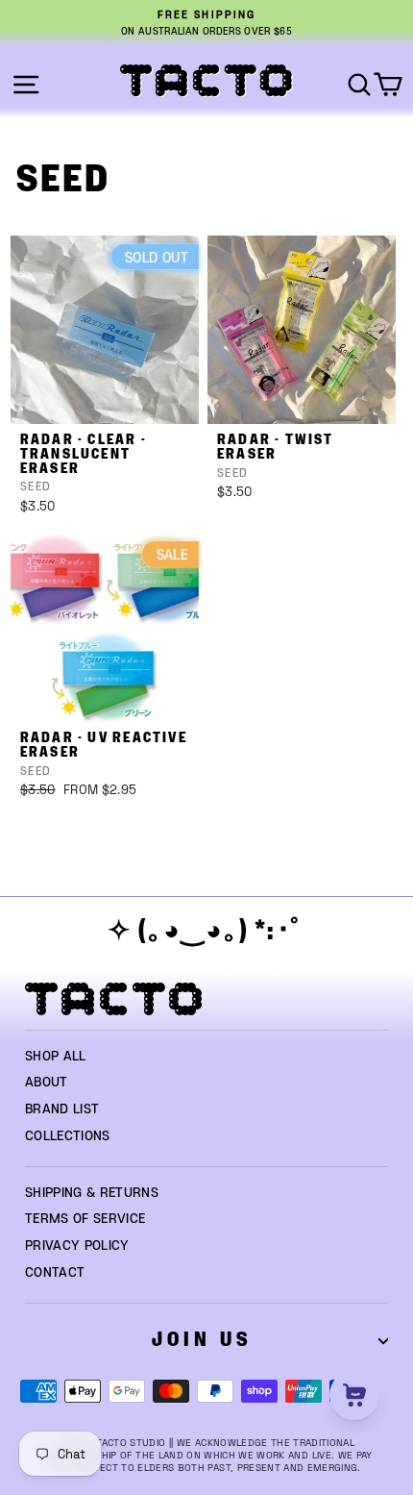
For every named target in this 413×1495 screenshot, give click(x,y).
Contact (55, 1273)
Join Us (202, 1340)
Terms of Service (85, 1219)
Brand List (62, 1109)
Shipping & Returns (91, 1193)
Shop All (55, 1056)
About (46, 1082)
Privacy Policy (77, 1246)
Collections (67, 1136)
